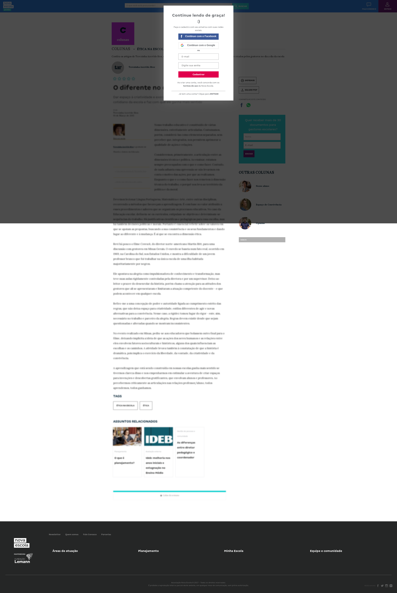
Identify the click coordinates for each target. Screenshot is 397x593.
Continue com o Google (201, 45)
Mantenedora (19, 554)
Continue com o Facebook (200, 36)
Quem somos (71, 534)
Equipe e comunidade (326, 551)
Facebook (378, 585)
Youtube (391, 585)
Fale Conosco (90, 534)
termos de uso (190, 86)
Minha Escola (233, 551)
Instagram (386, 585)
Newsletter (55, 534)
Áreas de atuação (65, 551)
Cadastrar (199, 74)
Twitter (382, 585)
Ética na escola (125, 405)
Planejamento (148, 551)
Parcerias (106, 534)
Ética (146, 405)
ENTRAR (214, 94)
